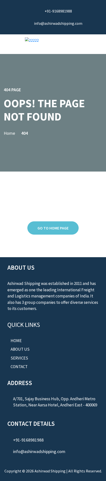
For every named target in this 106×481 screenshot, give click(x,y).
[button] (85, 43)
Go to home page (53, 228)
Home (9, 133)
